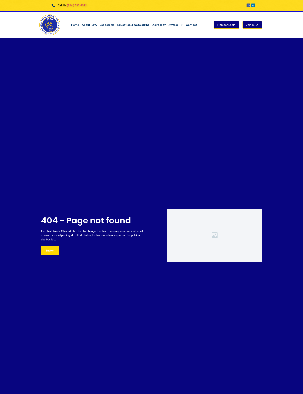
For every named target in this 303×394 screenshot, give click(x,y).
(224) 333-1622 (77, 5)
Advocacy (159, 25)
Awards (174, 25)
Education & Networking (133, 25)
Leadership (107, 25)
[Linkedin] (253, 5)
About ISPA (89, 25)
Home (75, 25)
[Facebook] (248, 5)
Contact (191, 25)
